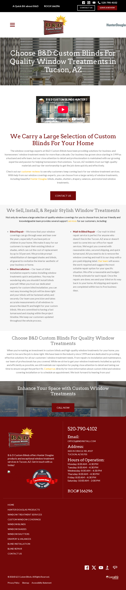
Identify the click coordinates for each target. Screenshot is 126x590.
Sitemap (25, 583)
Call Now (63, 407)
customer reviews (30, 171)
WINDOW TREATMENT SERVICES (25, 514)
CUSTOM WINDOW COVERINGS (24, 519)
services (72, 220)
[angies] (115, 567)
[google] (88, 2)
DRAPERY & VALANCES (19, 539)
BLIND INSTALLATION (19, 543)
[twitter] (94, 567)
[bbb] (108, 567)
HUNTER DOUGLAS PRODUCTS (24, 509)
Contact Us (63, 195)
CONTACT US (15, 553)
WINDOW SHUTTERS (18, 534)
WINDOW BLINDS (17, 524)
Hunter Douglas (38, 178)
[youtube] (101, 567)
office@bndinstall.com (82, 441)
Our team (103, 260)
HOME (11, 504)
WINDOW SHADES (17, 529)
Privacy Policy (14, 583)
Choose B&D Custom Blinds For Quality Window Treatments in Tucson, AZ (63, 61)
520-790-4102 (109, 2)
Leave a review (107, 7)
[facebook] (86, 567)
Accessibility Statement (41, 583)
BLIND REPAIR (15, 548)
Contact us (86, 7)
